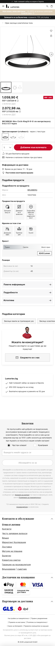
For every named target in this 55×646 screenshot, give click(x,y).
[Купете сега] (27, 14)
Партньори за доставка (17, 601)
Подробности (11, 292)
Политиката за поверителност (30, 497)
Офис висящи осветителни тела (19, 23)
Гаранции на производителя (16, 564)
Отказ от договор (11, 524)
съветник (22, 569)
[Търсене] (47, 6)
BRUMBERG (32, 190)
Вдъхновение (8, 569)
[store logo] (14, 6)
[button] (6, 87)
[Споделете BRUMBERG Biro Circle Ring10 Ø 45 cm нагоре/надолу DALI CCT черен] (51, 36)
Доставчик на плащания (18, 577)
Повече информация (14, 284)
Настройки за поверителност (19, 618)
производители (22, 507)
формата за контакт (22, 495)
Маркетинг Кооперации (14, 542)
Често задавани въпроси (14, 533)
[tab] (27, 544)
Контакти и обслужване (18, 519)
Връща (5, 537)
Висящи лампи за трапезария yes (19, 321)
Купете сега (26, 13)
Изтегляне (9, 300)
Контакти (6, 528)
